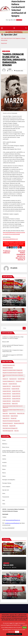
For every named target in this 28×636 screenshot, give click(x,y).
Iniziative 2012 (16, 386)
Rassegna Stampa (6, 483)
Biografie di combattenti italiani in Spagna (12, 370)
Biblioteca (4, 443)
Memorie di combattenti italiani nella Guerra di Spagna (12, 406)
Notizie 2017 (6, 418)
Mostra (4, 469)
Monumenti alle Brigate (10, 625)
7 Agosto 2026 (7, 567)
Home (8, 618)
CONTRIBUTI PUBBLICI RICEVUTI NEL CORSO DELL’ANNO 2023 (14, 622)
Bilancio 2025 (5, 341)
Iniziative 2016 (7, 391)
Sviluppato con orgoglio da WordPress (10, 613)
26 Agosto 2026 (8, 552)
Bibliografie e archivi (8, 367)
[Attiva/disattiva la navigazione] (14, 28)
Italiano (14, 403)
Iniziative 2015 (15, 388)
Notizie (4, 476)
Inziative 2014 (6, 403)
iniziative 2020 (7, 396)
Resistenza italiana (19, 423)
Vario (16, 430)
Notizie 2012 (6, 415)
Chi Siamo (13, 618)
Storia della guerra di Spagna (10, 428)
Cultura (8, 298)
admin (9, 69)
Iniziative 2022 (7, 398)
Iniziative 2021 (16, 396)
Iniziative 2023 (16, 398)
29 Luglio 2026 (8, 582)
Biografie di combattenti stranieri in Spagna (12, 372)
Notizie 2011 (20, 413)
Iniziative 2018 (7, 393)
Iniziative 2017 (16, 391)
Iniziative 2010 (13, 383)
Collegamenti (18, 618)
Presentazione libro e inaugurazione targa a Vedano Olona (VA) (11, 316)
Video (3, 503)
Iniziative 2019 (16, 393)
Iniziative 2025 (16, 401)
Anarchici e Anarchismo (8, 365)
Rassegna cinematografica (8, 479)
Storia (21, 312)
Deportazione (12, 378)
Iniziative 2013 (6, 388)
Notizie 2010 (12, 413)
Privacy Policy (19, 625)
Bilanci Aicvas (5, 447)
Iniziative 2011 (7, 386)
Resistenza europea (8, 423)
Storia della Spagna (8, 430)
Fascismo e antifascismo (8, 381)
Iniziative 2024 (7, 401)
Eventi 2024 (21, 378)
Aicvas (4, 51)
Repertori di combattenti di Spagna (11, 420)
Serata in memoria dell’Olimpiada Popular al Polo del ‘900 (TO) (13, 302)
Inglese (5, 383)
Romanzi (5, 425)
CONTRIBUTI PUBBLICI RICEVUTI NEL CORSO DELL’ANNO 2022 (14, 629)
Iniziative (8, 51)
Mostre (5, 413)
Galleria (4, 459)
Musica (21, 298)
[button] (26, 28)
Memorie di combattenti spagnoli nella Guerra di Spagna (13, 410)
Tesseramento (5, 496)
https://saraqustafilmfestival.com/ (10, 239)
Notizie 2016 (14, 415)
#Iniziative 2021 (19, 70)
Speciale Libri (5, 490)
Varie (3, 500)
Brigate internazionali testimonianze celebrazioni (13, 376)
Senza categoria (6, 486)
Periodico (13, 418)
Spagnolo (12, 425)
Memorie (17, 298)
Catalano (5, 378)
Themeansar (14, 615)
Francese (18, 381)
